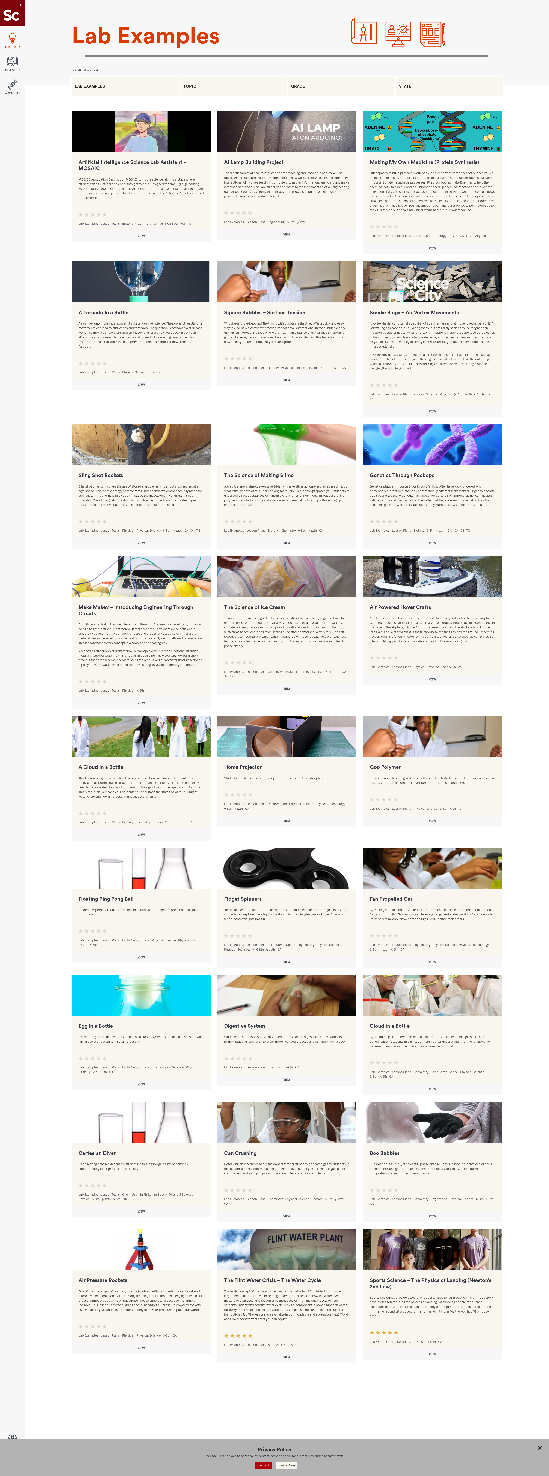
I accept (263, 1465)
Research (12, 70)
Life (154, 1067)
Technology (337, 804)
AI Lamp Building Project (254, 162)
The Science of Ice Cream (254, 607)
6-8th (290, 222)
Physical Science (134, 372)
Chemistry (288, 530)
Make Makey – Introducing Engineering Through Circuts (135, 610)
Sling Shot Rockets (100, 475)
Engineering (276, 222)
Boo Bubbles (385, 1153)
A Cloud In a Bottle (100, 766)
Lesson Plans (110, 223)
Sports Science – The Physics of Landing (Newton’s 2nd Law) (430, 1283)
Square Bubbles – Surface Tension (264, 312)
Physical (128, 530)
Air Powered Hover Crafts (400, 607)
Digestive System (244, 1025)
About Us (12, 93)
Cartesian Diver (97, 1153)
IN (161, 223)
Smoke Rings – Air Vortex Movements (414, 312)
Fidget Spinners (243, 898)
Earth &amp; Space (135, 940)
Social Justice (423, 236)
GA (155, 223)
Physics (154, 372)
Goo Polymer (385, 766)
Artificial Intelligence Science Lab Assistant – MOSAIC (132, 165)
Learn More (287, 1465)
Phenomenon (277, 804)
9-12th (139, 223)
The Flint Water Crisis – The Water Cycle (272, 1280)
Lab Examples (88, 223)
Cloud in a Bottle (390, 1025)
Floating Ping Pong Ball (106, 898)
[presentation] (141, 131)
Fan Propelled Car (391, 898)
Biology (127, 223)
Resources (12, 47)
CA (148, 223)
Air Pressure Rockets (102, 1280)
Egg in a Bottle (95, 1025)
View (141, 236)
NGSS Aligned (175, 223)
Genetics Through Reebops (402, 475)
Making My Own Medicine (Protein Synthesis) (424, 162)
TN (189, 223)
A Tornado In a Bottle (103, 312)
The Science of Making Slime (259, 475)
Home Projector (243, 766)
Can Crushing (240, 1153)
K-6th (468, 394)
